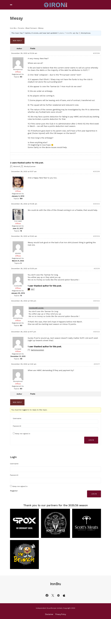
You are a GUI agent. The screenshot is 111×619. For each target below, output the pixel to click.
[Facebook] (47, 595)
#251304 (96, 236)
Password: (17, 426)
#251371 (97, 364)
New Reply (17, 41)
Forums (21, 28)
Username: (17, 418)
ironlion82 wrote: (36, 308)
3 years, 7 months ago (67, 33)
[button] (11, 5)
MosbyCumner (30, 166)
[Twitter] (52, 595)
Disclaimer (49, 614)
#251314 (97, 268)
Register (14, 491)
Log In (91, 440)
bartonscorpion (37, 350)
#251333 (96, 332)
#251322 (96, 301)
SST (33, 289)
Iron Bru (13, 28)
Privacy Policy (60, 614)
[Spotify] (58, 595)
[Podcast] (64, 595)
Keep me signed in (22, 434)
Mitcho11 (16, 166)
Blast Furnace (31, 28)
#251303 (96, 204)
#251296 (96, 53)
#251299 (96, 171)
